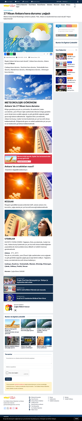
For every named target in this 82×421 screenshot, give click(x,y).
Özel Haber (32, 4)
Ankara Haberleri (21, 4)
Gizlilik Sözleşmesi (54, 400)
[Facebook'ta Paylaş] (5, 54)
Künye (51, 397)
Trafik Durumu (34, 402)
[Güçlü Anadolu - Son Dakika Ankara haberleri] (10, 5)
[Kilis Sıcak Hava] (28, 185)
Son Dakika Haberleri (36, 408)
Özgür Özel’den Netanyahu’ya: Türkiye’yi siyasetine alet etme (71, 58)
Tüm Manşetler (35, 406)
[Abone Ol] (51, 54)
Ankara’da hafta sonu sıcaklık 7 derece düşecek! (43, 330)
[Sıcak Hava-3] (28, 139)
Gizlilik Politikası (69, 399)
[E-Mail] (15, 310)
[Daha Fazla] (14, 54)
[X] (7, 408)
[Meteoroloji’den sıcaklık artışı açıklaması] (44, 340)
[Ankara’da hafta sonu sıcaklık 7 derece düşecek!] (44, 323)
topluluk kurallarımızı (19, 384)
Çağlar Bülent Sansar (10, 57)
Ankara (7, 253)
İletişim (66, 397)
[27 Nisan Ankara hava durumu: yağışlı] (28, 37)
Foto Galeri (9, 1)
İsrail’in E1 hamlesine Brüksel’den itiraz (71, 81)
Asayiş (63, 4)
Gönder (8, 379)
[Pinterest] (10, 408)
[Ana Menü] (75, 7)
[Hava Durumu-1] (28, 87)
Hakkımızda (53, 399)
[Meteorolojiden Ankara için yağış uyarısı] (12, 340)
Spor (17, 6)
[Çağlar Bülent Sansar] (9, 308)
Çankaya (8, 264)
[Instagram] (13, 408)
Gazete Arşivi (35, 1)
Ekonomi (56, 4)
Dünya (68, 4)
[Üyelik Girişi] (77, 1)
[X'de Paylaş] (8, 54)
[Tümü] (76, 50)
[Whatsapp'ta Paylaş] (11, 54)
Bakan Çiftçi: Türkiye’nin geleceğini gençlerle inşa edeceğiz (71, 74)
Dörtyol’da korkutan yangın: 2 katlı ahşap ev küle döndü (71, 89)
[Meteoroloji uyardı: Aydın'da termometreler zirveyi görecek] (12, 323)
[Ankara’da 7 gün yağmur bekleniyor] (28, 340)
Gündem (49, 4)
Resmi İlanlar (41, 4)
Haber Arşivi (34, 409)
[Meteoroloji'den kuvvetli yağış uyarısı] (28, 323)
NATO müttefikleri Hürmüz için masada (71, 66)
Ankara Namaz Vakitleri (37, 400)
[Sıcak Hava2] (28, 223)
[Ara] (74, 5)
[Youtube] (16, 408)
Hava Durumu (8, 10)
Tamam (76, 418)
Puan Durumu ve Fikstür (37, 404)
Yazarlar (26, 1)
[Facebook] (5, 408)
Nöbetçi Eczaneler (36, 397)
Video (18, 1)
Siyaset (70, 70)
